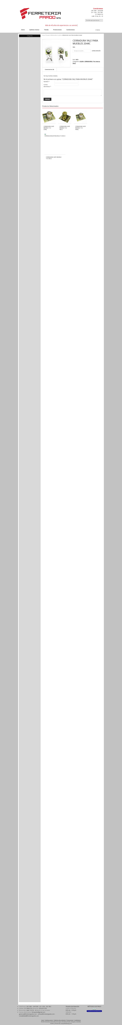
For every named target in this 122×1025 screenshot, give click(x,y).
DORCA (28, 701)
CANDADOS (24, 73)
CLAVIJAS (28, 493)
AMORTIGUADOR (32, 470)
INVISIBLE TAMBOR (29, 202)
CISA (27, 712)
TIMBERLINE (29, 843)
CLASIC (28, 655)
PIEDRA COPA (29, 50)
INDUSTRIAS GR (30, 744)
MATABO (28, 786)
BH (26, 770)
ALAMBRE (28, 516)
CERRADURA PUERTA (30, 338)
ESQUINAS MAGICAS (30, 432)
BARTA (27, 825)
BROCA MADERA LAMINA (32, 562)
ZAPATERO (32, 393)
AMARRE (28, 968)
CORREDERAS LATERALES (28, 379)
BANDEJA (32, 476)
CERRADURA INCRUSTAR (28, 346)
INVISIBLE (28, 206)
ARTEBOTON (29, 746)
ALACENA (32, 473)
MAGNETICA (29, 979)
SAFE (27, 680)
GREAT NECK (29, 629)
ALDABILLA (29, 976)
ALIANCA (28, 794)
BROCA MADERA (32, 558)
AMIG (27, 858)
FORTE (28, 866)
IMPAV (27, 836)
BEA (27, 670)
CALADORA (29, 135)
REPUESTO (32, 143)
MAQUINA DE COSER (30, 193)
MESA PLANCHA (32, 399)
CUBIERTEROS (33, 435)
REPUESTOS (33, 605)
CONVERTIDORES (32, 489)
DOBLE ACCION (30, 227)
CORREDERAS (31, 109)
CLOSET (28, 118)
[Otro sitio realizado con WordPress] (40, 19)
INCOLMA (28, 728)
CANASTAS (32, 458)
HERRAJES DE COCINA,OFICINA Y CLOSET (27, 101)
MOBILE (28, 815)
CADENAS (28, 84)
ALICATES (29, 573)
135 (30, 232)
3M (27, 675)
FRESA (27, 952)
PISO (27, 182)
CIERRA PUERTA (30, 259)
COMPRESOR (29, 600)
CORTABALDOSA (30, 149)
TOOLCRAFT (29, 759)
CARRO (31, 456)
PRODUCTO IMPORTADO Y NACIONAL (28, 665)
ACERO (28, 174)
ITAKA (27, 640)
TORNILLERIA (24, 76)
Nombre (46, 81)
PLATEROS (32, 426)
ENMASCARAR (33, 55)
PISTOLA (28, 947)
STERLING (28, 650)
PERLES (28, 717)
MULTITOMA (29, 506)
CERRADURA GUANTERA (28, 329)
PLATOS (31, 418)
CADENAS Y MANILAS (26, 81)
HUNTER (28, 624)
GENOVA (28, 778)
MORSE (28, 672)
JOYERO (31, 406)
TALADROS (29, 133)
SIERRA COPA (29, 984)
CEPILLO (28, 526)
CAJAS (27, 501)
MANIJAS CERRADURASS (28, 322)
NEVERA (28, 162)
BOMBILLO (29, 514)
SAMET (28, 736)
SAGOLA (28, 751)
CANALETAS (29, 498)
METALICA (28, 995)
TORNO (31, 415)
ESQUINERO (33, 428)
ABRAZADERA (33, 997)
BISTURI (28, 570)
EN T (27, 224)
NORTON (28, 661)
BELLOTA (28, 626)
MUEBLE (28, 246)
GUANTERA (29, 269)
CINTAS (28, 53)
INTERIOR (29, 209)
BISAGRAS (24, 157)
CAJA (27, 503)
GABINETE (28, 222)
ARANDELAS (29, 958)
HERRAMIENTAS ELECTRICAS (27, 596)
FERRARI (28, 738)
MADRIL (28, 981)
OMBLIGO (28, 267)
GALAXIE (28, 725)
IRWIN (28, 882)
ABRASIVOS (24, 47)
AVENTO (28, 741)
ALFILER (28, 973)
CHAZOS (28, 942)
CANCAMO (29, 78)
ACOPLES (28, 593)
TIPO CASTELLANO (29, 165)
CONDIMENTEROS (32, 439)
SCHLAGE (29, 693)
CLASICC (28, 802)
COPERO (32, 115)
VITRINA (28, 261)
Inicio (23, 30)
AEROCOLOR (29, 876)
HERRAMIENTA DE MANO (26, 127)
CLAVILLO (28, 928)
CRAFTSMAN (29, 908)
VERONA (28, 658)
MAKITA (28, 887)
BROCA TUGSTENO (31, 549)
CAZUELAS (29, 578)
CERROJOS (29, 326)
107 (30, 235)
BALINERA (29, 243)
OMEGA (28, 214)
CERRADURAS (53, 35)
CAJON (59, 35)
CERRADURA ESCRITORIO (28, 333)
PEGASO (28, 730)
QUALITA (28, 765)
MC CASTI (28, 855)
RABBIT (28, 691)
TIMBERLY (28, 884)
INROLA (28, 791)
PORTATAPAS (33, 420)
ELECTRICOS (24, 479)
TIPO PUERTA (29, 219)
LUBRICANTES (24, 610)
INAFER (28, 773)
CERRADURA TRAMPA (28, 318)
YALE (74, 63)
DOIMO (28, 781)
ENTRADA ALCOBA (31, 297)
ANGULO (28, 963)
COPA (27, 987)
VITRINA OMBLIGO (31, 272)
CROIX (27, 688)
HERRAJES (24, 86)
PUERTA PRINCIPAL (29, 300)
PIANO (27, 185)
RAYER (27, 853)
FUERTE (28, 833)
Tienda (46, 30)
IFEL (27, 892)
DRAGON (28, 647)
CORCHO (28, 971)
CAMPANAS (32, 461)
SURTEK (28, 846)
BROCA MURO (33, 541)
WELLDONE (29, 890)
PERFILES (28, 373)
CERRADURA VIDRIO (30, 275)
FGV (27, 634)
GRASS (28, 804)
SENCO (28, 871)
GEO (27, 683)
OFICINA (28, 106)
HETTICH (28, 799)
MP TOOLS (29, 900)
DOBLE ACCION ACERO (28, 188)
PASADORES (29, 94)
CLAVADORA (29, 154)
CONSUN (28, 812)
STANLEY (28, 869)
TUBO (27, 365)
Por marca (96, 61)
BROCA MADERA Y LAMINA (32, 544)
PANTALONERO (32, 409)
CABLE (27, 508)
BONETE (28, 950)
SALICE (28, 783)
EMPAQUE (32, 58)
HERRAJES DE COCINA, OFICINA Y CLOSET (26, 356)
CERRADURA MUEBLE (30, 284)
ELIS (27, 685)
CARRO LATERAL (32, 443)
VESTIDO (32, 403)
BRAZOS (28, 97)
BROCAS (28, 538)
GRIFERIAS (23, 590)
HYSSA (28, 642)
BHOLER (28, 621)
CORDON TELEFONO (30, 485)
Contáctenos (70, 30)
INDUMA (28, 823)
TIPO (74, 47)
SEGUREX (28, 707)
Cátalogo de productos (60, 1020)
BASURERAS (33, 464)
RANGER (28, 863)
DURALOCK (29, 618)
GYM (27, 775)
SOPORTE (28, 368)
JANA (27, 754)
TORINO (28, 796)
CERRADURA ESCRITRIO (28, 342)
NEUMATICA (29, 608)
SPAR (27, 653)
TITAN (27, 921)
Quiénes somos (49, 1020)
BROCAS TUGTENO (29, 532)
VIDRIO (28, 177)
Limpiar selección (96, 50)
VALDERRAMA (29, 874)
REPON (28, 637)
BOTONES (28, 511)
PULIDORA (28, 130)
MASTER (28, 677)
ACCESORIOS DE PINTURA (27, 584)
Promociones (57, 30)
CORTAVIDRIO (29, 146)
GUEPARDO (29, 722)
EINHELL (23, 39)
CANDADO (23, 70)
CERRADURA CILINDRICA (28, 289)
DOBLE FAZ (32, 61)
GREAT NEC (29, 911)
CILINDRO (28, 253)
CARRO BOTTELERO (31, 448)
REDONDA (28, 172)
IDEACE (23, 68)
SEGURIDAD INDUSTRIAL (27, 613)
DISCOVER (23, 42)
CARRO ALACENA (32, 452)
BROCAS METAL (30, 536)
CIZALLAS (28, 523)
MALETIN (28, 196)
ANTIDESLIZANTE (32, 64)
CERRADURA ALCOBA (30, 309)
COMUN (28, 248)
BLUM (27, 861)
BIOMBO (28, 240)
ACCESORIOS (29, 113)
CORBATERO (29, 383)
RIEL (27, 370)
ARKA (27, 820)
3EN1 (27, 913)
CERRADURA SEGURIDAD (28, 293)
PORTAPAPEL (33, 423)
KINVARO (28, 733)
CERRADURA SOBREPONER (28, 280)
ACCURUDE (29, 632)
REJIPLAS (28, 714)
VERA (27, 767)
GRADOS (28, 230)
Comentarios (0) (49, 69)
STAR (27, 818)
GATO (28, 810)
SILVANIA (28, 757)
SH (26, 762)
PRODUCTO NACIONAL (28, 917)
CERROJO (28, 350)
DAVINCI (28, 906)
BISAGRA (28, 238)
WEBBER (28, 159)
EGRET (27, 709)
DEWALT (28, 903)
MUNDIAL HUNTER (31, 720)
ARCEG (28, 696)
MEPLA (28, 788)
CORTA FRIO (29, 151)
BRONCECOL (29, 749)
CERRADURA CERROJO (28, 304)
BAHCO (28, 895)
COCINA (28, 120)
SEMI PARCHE (30, 169)
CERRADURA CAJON (30, 313)
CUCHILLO (32, 141)
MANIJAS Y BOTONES (26, 575)
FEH (27, 807)
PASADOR (29, 91)
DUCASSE (28, 645)
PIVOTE (28, 180)
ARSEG (23, 45)
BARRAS (28, 385)
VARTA (27, 699)
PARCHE (28, 216)
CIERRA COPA (29, 955)
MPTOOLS (28, 923)
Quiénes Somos (34, 30)
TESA (27, 831)
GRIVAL (28, 898)
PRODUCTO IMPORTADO (28, 849)
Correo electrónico (47, 85)
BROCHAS (28, 588)
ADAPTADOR (29, 388)
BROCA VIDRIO (31, 553)
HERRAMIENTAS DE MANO (27, 520)
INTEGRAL (28, 211)
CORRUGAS (29, 89)
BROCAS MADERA (30, 566)
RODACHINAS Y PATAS (27, 353)
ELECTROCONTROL (29, 839)
